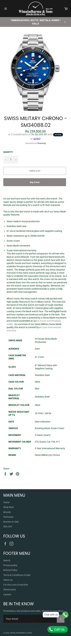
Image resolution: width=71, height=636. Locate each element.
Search (6, 560)
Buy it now (35, 182)
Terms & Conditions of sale (16, 575)
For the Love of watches (15, 584)
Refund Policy (10, 570)
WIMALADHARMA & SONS (21, 633)
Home (6, 502)
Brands (7, 512)
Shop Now (8, 507)
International (31, 143)
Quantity (8, 152)
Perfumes (8, 517)
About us (8, 580)
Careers (7, 594)
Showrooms (9, 589)
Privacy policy (10, 565)
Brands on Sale (11, 521)
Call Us (58, 629)
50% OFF (7, 526)
